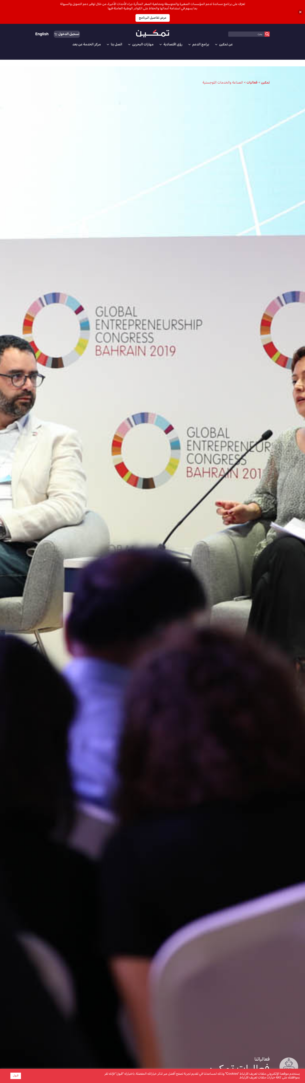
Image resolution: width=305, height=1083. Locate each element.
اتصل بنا (116, 44)
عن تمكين (226, 44)
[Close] (300, 12)
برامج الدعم (200, 44)
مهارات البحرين (143, 44)
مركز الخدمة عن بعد (86, 44)
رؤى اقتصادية (172, 44)
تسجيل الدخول (68, 34)
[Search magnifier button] (267, 34)
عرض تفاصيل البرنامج (152, 18)
